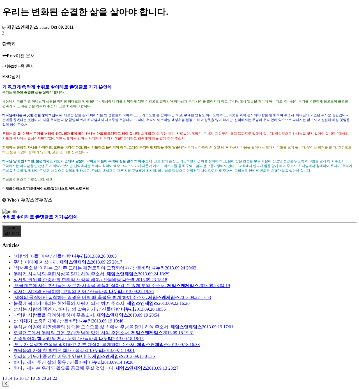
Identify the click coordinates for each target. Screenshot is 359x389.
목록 (11, 230)
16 (21, 378)
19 (38, 378)
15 (15, 378)
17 (27, 378)
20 (44, 378)
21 (49, 378)
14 (10, 378)
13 (4, 378)
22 (55, 378)
